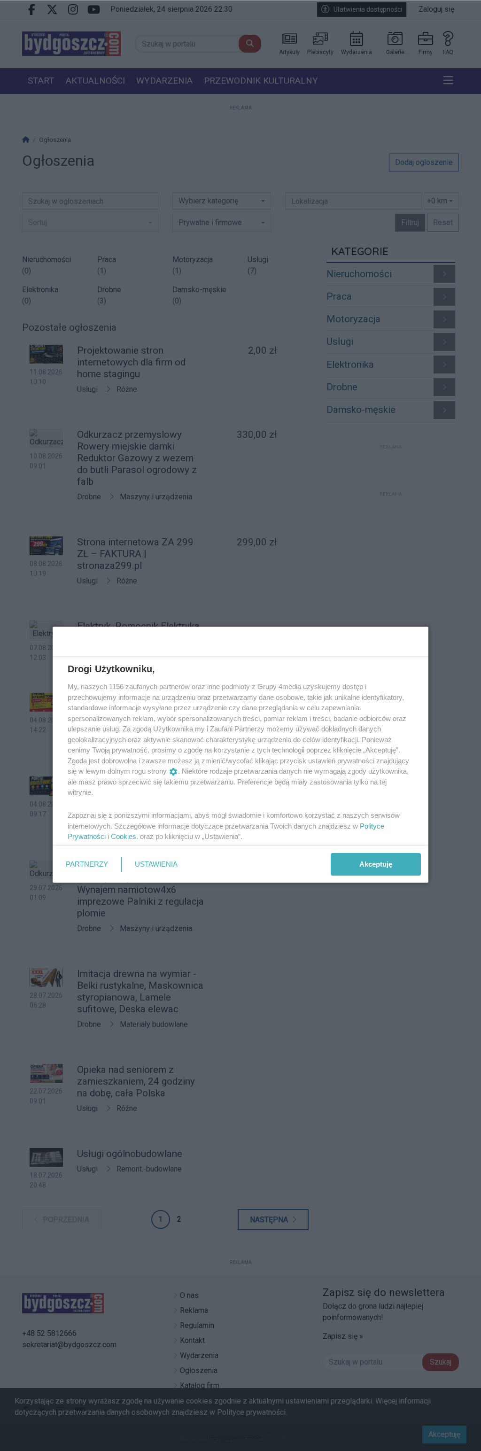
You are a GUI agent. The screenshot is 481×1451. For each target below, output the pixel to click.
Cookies (123, 836)
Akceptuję (375, 864)
